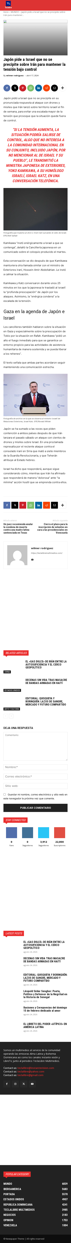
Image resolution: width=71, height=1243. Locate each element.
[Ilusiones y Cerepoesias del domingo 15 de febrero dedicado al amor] (12, 1012)
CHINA (7, 672)
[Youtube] (32, 1084)
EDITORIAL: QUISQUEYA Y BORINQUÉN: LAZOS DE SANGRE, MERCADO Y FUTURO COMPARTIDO (46, 701)
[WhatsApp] (30, 88)
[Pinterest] (22, 88)
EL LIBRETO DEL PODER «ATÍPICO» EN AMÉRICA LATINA (45, 1025)
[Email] (54, 88)
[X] (14, 88)
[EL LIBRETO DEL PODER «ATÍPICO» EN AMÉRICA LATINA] (12, 1028)
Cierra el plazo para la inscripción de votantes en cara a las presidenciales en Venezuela (52, 528)
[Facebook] (6, 88)
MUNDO (15, 12)
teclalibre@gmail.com (30, 1075)
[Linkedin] (38, 88)
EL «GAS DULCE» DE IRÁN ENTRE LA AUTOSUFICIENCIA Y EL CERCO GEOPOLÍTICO (46, 664)
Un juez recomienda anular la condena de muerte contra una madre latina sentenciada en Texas (18, 528)
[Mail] (32, 559)
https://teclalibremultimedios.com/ (46, 553)
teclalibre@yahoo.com (30, 1071)
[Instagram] (15, 1084)
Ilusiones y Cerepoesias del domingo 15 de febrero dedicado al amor (45, 1009)
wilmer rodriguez (15, 75)
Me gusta (11, 828)
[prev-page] (5, 716)
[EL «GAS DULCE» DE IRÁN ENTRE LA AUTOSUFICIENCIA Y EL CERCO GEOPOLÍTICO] (13, 666)
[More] (62, 88)
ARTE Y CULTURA (11, 709)
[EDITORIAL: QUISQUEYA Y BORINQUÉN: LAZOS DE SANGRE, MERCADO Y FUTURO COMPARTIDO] (13, 703)
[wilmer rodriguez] (17, 555)
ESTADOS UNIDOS (12, 690)
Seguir (27, 828)
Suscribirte (59, 828)
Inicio (6, 12)
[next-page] (11, 716)
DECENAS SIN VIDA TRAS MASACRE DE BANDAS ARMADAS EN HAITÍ (46, 681)
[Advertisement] (35, 609)
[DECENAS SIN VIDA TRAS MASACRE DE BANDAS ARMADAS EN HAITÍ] (13, 685)
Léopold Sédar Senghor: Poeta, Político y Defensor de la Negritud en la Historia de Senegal (45, 994)
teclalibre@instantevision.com (35, 1068)
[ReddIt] (46, 88)
